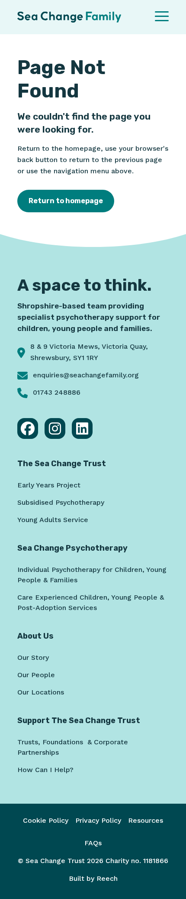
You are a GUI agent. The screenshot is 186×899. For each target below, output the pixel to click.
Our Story (33, 657)
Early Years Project (48, 485)
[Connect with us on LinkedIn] (82, 428)
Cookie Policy (45, 820)
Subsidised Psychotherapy (60, 502)
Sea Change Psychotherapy (72, 548)
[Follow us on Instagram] (55, 428)
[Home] (69, 17)
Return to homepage (66, 201)
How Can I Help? (45, 770)
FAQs (93, 843)
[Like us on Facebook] (27, 428)
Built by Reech (93, 878)
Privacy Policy (98, 820)
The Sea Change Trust (61, 463)
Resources (145, 820)
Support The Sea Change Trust (78, 720)
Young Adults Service (52, 520)
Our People (36, 675)
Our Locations (40, 692)
